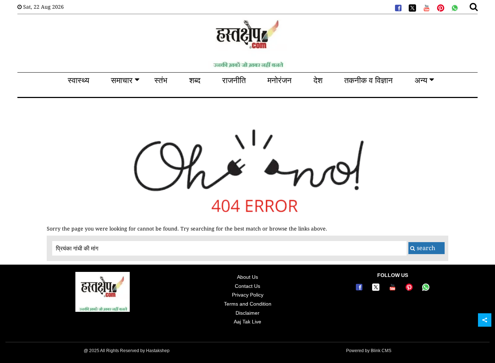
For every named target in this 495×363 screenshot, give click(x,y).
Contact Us (247, 286)
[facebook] (397, 7)
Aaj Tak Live (247, 322)
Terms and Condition (247, 304)
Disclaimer (247, 313)
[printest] (440, 7)
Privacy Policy (247, 295)
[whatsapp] (454, 7)
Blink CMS (381, 350)
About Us (247, 277)
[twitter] (411, 7)
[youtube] (425, 7)
